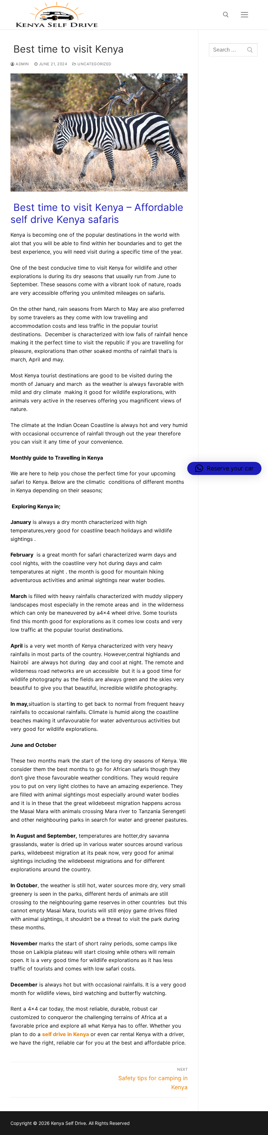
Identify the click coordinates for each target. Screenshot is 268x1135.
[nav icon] (244, 15)
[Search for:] (233, 50)
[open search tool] (226, 15)
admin (22, 64)
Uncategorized (93, 64)
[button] (224, 468)
